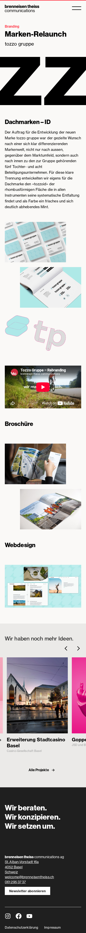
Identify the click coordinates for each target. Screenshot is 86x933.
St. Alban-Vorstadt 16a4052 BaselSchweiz (22, 867)
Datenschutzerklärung (21, 927)
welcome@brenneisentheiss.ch (29, 877)
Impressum (52, 927)
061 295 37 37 (15, 882)
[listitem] (37, 705)
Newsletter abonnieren (27, 891)
